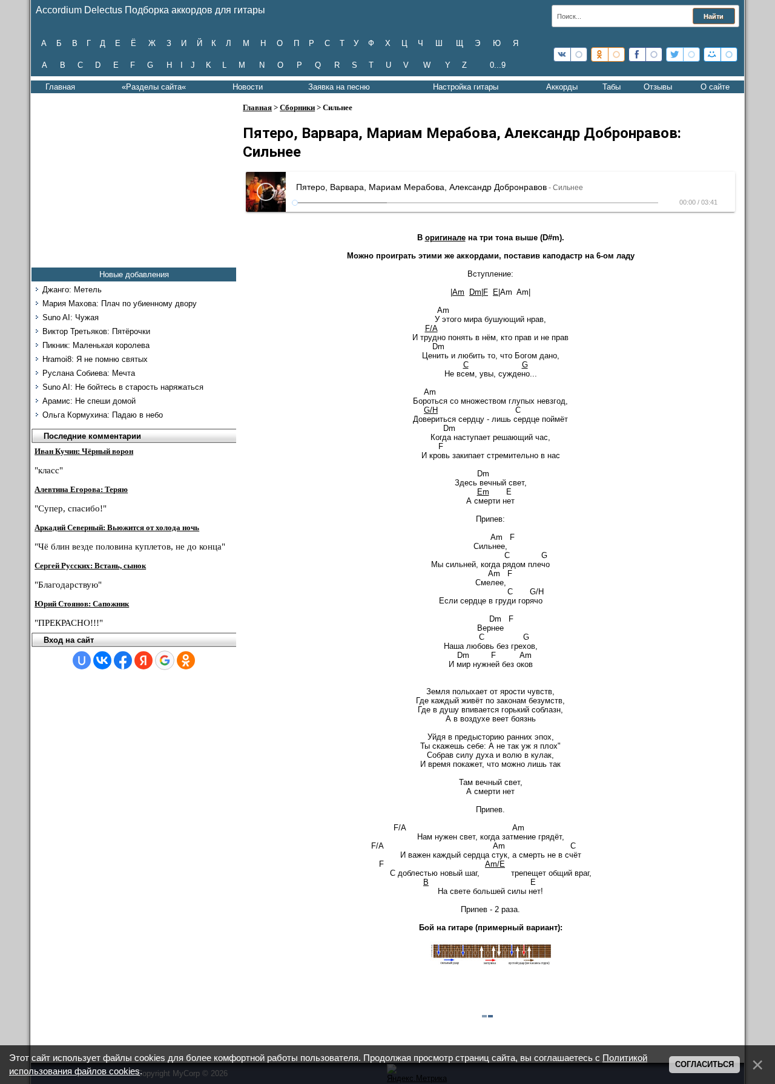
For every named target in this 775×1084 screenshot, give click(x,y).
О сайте (715, 86)
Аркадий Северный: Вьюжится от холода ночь (117, 527)
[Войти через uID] (82, 660)
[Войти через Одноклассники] (186, 660)
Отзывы (658, 86)
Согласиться (704, 1064)
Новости (247, 86)
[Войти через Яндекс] (143, 660)
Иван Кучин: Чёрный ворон (84, 451)
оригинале (445, 237)
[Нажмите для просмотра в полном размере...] (490, 962)
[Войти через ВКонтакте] (102, 660)
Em (483, 491)
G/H (431, 410)
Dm (475, 292)
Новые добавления (134, 274)
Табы (611, 86)
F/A (431, 328)
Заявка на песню (339, 86)
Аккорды (562, 86)
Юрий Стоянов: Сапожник (82, 603)
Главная (60, 86)
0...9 (498, 65)
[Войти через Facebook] (123, 660)
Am (458, 292)
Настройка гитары (465, 86)
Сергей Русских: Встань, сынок (90, 565)
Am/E (495, 864)
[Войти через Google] (164, 660)
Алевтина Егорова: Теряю (81, 489)
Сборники (297, 107)
